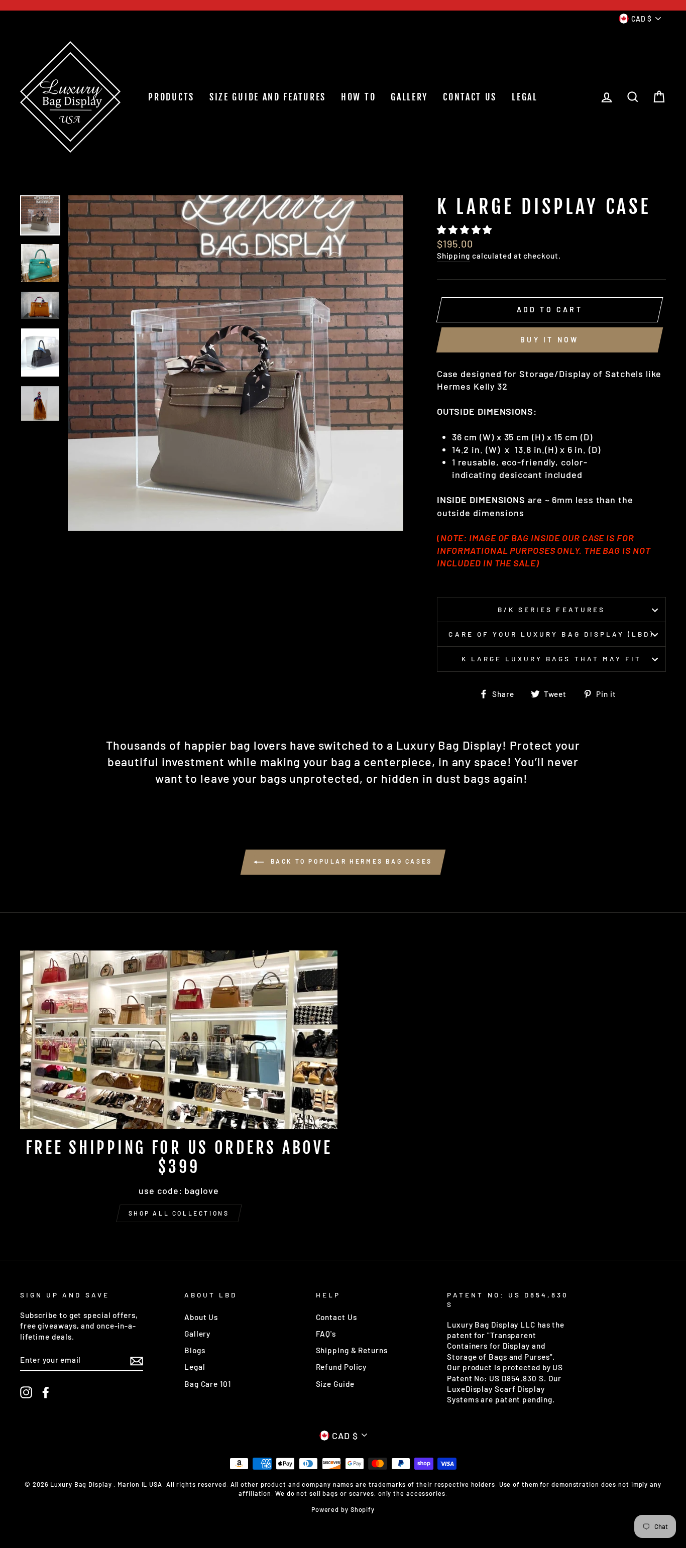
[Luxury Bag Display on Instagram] (26, 1392)
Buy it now (549, 339)
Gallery (197, 1333)
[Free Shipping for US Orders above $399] (178, 1039)
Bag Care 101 (207, 1383)
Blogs (194, 1350)
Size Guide (335, 1383)
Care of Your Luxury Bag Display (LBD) (551, 634)
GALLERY (409, 96)
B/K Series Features (551, 609)
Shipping (453, 255)
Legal (194, 1366)
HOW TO (358, 96)
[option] (235, 363)
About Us (201, 1317)
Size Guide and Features (267, 96)
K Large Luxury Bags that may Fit (552, 658)
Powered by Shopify (343, 1509)
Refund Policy (341, 1366)
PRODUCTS (171, 96)
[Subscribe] (136, 1360)
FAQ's (326, 1333)
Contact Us (336, 1317)
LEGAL (525, 96)
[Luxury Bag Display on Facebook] (46, 1392)
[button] (466, 229)
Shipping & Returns (352, 1350)
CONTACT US (470, 96)
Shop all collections (179, 1213)
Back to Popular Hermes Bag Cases (350, 861)
